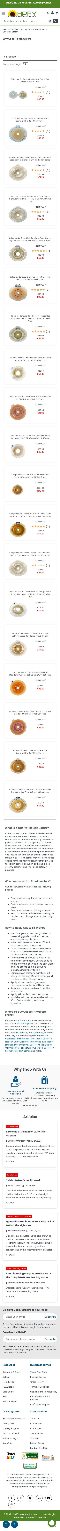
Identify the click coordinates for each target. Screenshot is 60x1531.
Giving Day (8, 1423)
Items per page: (12, 64)
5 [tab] (35, 1105)
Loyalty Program (11, 1428)
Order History (37, 1381)
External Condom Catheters (19, 1216)
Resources (9, 1364)
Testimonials (36, 1433)
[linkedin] (39, 1498)
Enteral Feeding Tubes (16, 1268)
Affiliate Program (11, 1438)
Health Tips (8, 1381)
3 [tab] (30, 1105)
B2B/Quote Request (40, 1404)
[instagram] (30, 1498)
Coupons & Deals (12, 1372)
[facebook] (20, 1498)
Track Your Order (39, 1372)
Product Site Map (39, 1448)
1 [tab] (24, 1105)
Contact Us (36, 1423)
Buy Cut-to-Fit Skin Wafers (17, 38)
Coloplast (14, 1032)
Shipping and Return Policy (43, 1391)
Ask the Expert (10, 1401)
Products (9, 56)
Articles (6, 1377)
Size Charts (8, 1391)
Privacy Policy (37, 1443)
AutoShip (7, 1443)
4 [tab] (32, 1105)
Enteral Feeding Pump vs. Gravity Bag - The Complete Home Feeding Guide (28, 1289)
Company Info (38, 1411)
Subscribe (50, 1316)
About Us (34, 1418)
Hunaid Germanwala (18, 1282)
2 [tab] (27, 1105)
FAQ (5, 1396)
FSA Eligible (8, 1386)
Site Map (34, 1438)
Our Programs (11, 1411)
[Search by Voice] (50, 21)
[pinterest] (11, 1504)
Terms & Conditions (40, 1386)
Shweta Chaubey (16, 1140)
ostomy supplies (25, 1023)
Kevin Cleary (14, 1185)
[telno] (48, 13)
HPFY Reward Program (14, 1418)
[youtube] (48, 1498)
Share (12, 1161)
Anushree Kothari (16, 1230)
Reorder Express (38, 1377)
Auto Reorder (12, 1126)
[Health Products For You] (22, 13)
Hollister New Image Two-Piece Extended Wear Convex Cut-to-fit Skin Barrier (29, 1043)
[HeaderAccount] (52, 12)
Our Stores (35, 1428)
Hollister (24, 1032)
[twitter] (11, 1498)
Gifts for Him (12, 1175)
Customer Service (40, 1364)
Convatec (38, 1032)
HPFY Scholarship (11, 1433)
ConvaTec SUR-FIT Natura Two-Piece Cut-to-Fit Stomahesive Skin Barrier (29, 1049)
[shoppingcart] (56, 13)
